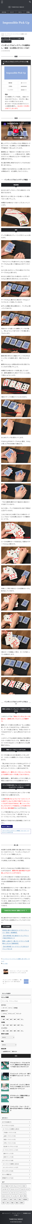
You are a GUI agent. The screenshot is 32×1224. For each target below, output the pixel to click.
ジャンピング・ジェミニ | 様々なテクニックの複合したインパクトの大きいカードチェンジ (20, 1086)
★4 (15, 1019)
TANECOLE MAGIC (16, 1219)
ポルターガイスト (6, 1196)
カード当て (5, 963)
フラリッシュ (22, 1192)
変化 (15, 1199)
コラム (5, 1013)
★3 (11, 1019)
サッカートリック (15, 1189)
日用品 (28, 12)
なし (22, 1019)
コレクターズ (5, 1189)
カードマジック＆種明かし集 (16, 959)
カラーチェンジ (14, 1186)
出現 (11, 1199)
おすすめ (4, 12)
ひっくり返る (5, 1186)
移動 (12, 1202)
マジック (18, 1013)
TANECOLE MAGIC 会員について (14, 910)
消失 (8, 1202)
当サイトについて (6, 1213)
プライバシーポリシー (16, 1213)
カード (12, 12)
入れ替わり (4, 1199)
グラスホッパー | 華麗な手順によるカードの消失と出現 (20, 1096)
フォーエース (14, 1192)
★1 (4, 1019)
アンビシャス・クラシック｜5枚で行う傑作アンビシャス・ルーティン (20, 1076)
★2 (7, 1019)
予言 (25, 1196)
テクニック (11, 1013)
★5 (18, 1019)
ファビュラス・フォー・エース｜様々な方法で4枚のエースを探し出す (20, 1108)
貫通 (17, 1202)
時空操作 (25, 1199)
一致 (20, 1196)
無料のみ (14, 1051)
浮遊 (3, 1202)
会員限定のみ (6, 1051)
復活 (20, 1199)
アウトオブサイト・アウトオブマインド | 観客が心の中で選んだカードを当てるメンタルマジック (20, 1065)
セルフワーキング (25, 1189)
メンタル (15, 1196)
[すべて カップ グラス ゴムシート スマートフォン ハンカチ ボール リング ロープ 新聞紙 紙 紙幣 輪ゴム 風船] (7, 1037)
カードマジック (6, 959)
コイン (20, 12)
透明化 (21, 1202)
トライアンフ (5, 1192)
